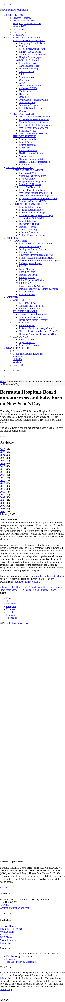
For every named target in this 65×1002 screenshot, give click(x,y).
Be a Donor (18, 29)
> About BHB (7, 887)
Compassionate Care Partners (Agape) (38, 331)
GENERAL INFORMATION (28, 170)
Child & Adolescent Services (33, 122)
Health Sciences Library (31, 153)
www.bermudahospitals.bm (47, 576)
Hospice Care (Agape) (30, 57)
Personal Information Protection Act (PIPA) (40, 260)
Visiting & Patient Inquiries (32, 176)
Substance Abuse (27, 130)
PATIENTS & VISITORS (19, 167)
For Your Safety (27, 178)
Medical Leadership (29, 274)
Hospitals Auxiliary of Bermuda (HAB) (38, 334)
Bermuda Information (29, 308)
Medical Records (27, 139)
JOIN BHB (12, 297)
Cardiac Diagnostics (29, 65)
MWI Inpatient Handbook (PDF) (35, 192)
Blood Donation (27, 339)
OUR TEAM (19, 266)
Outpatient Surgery (28, 105)
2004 (2, 511)
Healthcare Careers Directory (33, 319)
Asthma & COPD (28, 88)
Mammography (26, 77)
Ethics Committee (28, 150)
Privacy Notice (7, 943)
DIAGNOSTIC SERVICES (27, 60)
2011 (2, 491)
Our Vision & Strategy (30, 246)
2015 (2, 480)
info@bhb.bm (7, 905)
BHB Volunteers (27, 325)
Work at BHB (20, 26)
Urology (23, 111)
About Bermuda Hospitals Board (35, 243)
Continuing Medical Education (28, 353)
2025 (2, 452)
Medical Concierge (28, 156)
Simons (52, 589)
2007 (2, 503)
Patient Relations (27, 144)
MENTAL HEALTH (23, 113)
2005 (2, 508)
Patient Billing (26, 142)
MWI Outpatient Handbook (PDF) (36, 195)
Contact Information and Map (15, 908)
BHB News (6, 937)
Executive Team (27, 271)
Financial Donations (29, 345)
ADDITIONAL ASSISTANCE (28, 218)
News (15, 351)
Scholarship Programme (31, 317)
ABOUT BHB (13, 238)
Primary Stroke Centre (30, 51)
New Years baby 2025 (29, 589)
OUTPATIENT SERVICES (27, 85)
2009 (2, 497)
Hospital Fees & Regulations (33, 181)
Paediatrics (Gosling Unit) (32, 49)
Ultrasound (24, 80)
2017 (2, 474)
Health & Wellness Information (34, 161)
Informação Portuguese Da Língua (36, 215)
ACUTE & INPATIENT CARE (29, 40)
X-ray (22, 82)
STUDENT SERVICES (25, 311)
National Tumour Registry (32, 159)
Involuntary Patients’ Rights (33, 212)
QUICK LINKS (14, 15)
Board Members (27, 269)
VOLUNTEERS (21, 322)
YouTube (17, 362)
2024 (2, 455)
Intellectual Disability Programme (35, 125)
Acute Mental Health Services (34, 119)
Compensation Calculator (31, 305)
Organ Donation (27, 342)
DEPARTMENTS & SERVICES (23, 37)
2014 (2, 483)
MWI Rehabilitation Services (33, 128)
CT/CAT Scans (26, 71)
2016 (2, 477)
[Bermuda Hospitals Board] (14, 9)
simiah (44, 589)
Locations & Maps (28, 173)
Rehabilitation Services (30, 108)
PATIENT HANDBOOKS (26, 187)
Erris (52, 587)
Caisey (38, 587)
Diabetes (23, 94)
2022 (2, 460)
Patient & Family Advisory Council (36, 328)
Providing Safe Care (29, 252)
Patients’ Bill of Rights (30, 207)
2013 (2, 486)
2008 (2, 500)
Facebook (17, 356)
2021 (2, 463)
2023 (2, 457)
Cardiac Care (25, 91)
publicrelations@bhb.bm (27, 581)
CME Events (19, 32)
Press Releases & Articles (31, 286)
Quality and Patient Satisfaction (34, 249)
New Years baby (8, 589)
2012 (2, 489)
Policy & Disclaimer (26, 961)
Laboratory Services (29, 63)
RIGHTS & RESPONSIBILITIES (30, 204)
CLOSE (4, 1000)
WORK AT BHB (21, 300)
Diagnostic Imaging (28, 68)
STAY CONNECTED (17, 348)
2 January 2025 (7, 587)
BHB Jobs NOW (27, 303)
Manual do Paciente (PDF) (32, 201)
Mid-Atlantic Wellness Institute (34, 116)
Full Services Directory (30, 164)
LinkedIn (17, 359)
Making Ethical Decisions (32, 235)
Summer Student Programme (33, 314)
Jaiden (59, 587)
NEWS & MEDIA (22, 283)
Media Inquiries (8, 940)
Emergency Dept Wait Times (27, 23)
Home (3, 381)
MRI (21, 74)
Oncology (24, 96)
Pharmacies (24, 147)
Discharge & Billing (29, 224)
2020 (2, 466)
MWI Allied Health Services (33, 133)
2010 (2, 494)
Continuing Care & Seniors (32, 54)
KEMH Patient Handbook (32, 190)
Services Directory (22, 17)
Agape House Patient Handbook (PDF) (38, 198)
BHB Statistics (26, 291)
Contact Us (18, 34)
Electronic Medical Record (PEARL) (37, 255)
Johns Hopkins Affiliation (31, 280)
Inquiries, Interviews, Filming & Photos (38, 288)
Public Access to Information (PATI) (37, 257)
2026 (2, 449)
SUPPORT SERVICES (24, 136)
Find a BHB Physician (24, 20)
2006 (2, 505)
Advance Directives (29, 232)
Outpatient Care (27, 102)
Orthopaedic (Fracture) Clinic (33, 99)
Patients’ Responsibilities (31, 209)
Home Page (22, 587)
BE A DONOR (20, 336)
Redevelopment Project (30, 263)
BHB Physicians (27, 277)
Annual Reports (27, 294)
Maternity (24, 46)
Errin (45, 587)
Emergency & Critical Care (32, 43)
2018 (2, 472)
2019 (2, 469)
